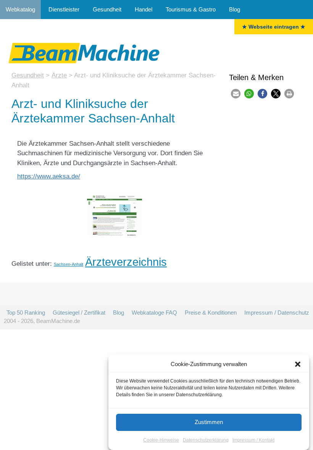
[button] (298, 364)
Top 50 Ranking (25, 312)
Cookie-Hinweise (161, 440)
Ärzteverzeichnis (126, 262)
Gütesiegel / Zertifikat (79, 312)
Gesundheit (107, 9)
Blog (234, 9)
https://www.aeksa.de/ (48, 176)
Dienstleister (63, 9)
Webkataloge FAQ (154, 312)
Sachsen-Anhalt (68, 264)
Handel (143, 9)
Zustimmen (209, 422)
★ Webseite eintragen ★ (273, 27)
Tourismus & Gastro (191, 9)
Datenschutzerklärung (206, 440)
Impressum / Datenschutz (276, 312)
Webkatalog (20, 9)
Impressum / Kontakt (253, 440)
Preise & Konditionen (211, 312)
